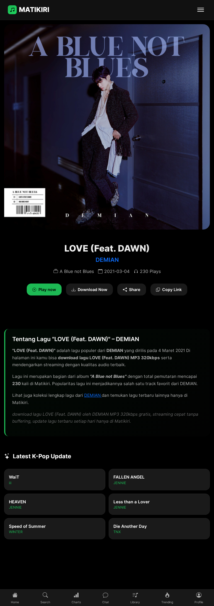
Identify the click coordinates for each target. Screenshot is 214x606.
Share (134, 289)
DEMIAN (107, 259)
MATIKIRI (34, 10)
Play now (47, 289)
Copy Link (172, 289)
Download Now (92, 289)
